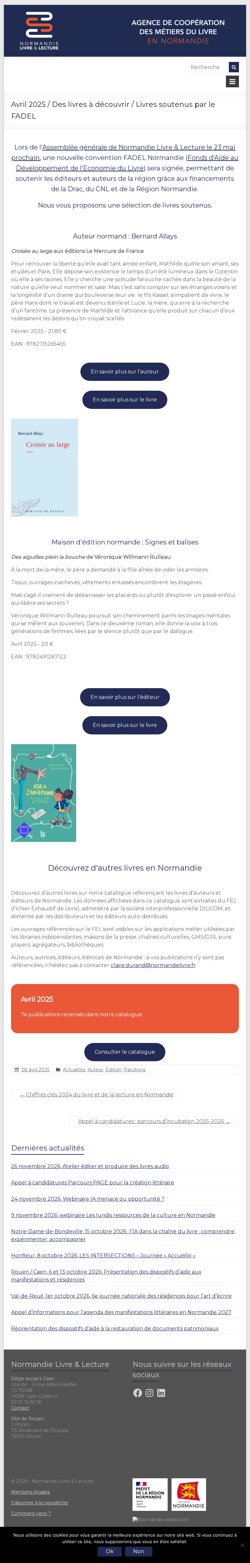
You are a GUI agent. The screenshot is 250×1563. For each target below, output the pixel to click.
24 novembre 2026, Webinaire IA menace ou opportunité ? (87, 1199)
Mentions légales (30, 1492)
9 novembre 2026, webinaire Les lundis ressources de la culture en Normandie (113, 1215)
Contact (20, 1408)
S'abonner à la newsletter (39, 1503)
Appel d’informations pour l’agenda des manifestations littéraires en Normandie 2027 (121, 1312)
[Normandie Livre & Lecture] (125, 8)
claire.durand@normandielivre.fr (153, 965)
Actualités (74, 1070)
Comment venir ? (31, 1513)
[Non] (242, 1545)
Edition (113, 1070)
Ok (110, 1551)
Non (138, 1551)
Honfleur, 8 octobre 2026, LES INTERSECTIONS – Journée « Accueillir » (103, 1255)
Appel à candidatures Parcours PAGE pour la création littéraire (92, 1182)
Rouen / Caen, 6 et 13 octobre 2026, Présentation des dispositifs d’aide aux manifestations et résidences (106, 1276)
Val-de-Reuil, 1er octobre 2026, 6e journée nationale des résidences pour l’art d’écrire (121, 1296)
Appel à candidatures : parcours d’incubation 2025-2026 (154, 1121)
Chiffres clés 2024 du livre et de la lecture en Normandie (97, 1095)
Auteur (95, 1070)
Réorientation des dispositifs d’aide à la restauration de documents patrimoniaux (115, 1328)
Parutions (135, 1070)
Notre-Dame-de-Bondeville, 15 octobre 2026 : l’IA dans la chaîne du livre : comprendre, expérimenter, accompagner (123, 1235)
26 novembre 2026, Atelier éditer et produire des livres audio (90, 1166)
